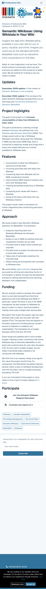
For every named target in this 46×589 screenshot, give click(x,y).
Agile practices (23, 269)
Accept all (31, 584)
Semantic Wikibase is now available (17, 91)
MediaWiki (7, 428)
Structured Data (32, 419)
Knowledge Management (13, 419)
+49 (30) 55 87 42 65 (17, 567)
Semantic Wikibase (10, 424)
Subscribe (23, 453)
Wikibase (14, 130)
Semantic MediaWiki (23, 133)
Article (5, 24)
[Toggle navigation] (41, 3)
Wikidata (6, 133)
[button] (23, 396)
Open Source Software (30, 424)
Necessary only (17, 584)
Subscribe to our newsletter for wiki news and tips (23, 440)
